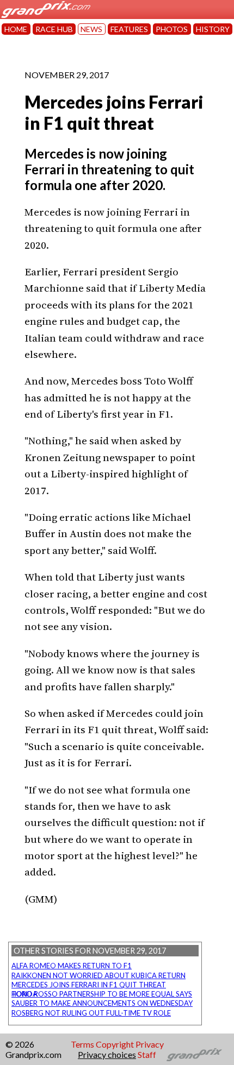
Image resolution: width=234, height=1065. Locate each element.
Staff (147, 1054)
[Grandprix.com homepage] (194, 1054)
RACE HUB (54, 29)
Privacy (150, 1044)
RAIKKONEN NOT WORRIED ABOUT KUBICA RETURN (98, 975)
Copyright (115, 1044)
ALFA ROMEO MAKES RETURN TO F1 (71, 965)
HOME (15, 29)
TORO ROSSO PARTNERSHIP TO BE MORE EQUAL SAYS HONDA (101, 994)
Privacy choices (107, 1054)
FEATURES (129, 29)
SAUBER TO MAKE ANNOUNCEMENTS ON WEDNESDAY (102, 1003)
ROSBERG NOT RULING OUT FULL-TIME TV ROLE (91, 1013)
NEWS (91, 29)
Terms (82, 1044)
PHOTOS (172, 29)
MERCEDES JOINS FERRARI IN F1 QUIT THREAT (88, 984)
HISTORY (213, 29)
